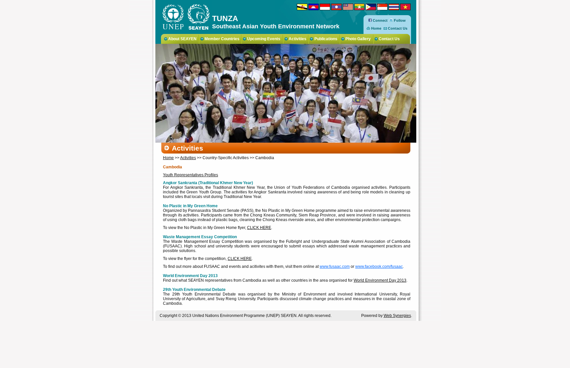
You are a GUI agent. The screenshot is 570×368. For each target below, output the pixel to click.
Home (376, 28)
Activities (297, 39)
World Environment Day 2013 (380, 280)
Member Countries (222, 39)
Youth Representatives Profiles (190, 175)
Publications (325, 39)
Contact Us (397, 28)
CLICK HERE (259, 227)
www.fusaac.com (335, 266)
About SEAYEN (182, 39)
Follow (399, 20)
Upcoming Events (263, 39)
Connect (380, 20)
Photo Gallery (358, 39)
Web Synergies (397, 315)
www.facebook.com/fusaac (379, 266)
